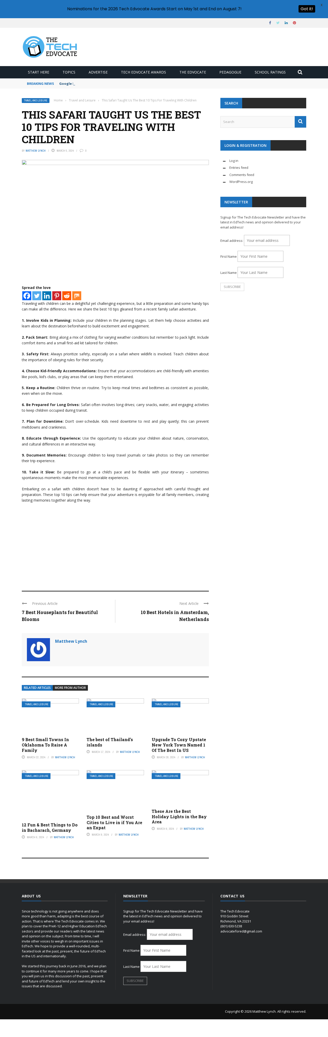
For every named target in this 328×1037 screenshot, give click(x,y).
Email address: (232, 240)
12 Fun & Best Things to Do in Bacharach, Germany (50, 827)
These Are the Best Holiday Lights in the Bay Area (179, 816)
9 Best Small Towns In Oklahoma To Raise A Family (45, 745)
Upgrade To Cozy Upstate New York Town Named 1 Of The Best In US (179, 745)
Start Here (38, 72)
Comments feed (241, 174)
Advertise (98, 72)
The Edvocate (192, 72)
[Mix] (76, 295)
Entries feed (238, 167)
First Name (228, 256)
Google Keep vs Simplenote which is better (96, 83)
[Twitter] (36, 295)
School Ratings (270, 72)
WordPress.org (241, 181)
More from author (70, 688)
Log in (233, 160)
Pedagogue (230, 72)
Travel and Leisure (35, 100)
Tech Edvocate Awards (143, 72)
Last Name (228, 272)
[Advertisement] (115, 544)
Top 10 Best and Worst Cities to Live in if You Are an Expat (114, 822)
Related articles (37, 688)
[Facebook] (26, 295)
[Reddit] (66, 295)
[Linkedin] (46, 295)
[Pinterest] (56, 295)
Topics (69, 72)
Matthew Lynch (36, 150)
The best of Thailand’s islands (110, 742)
